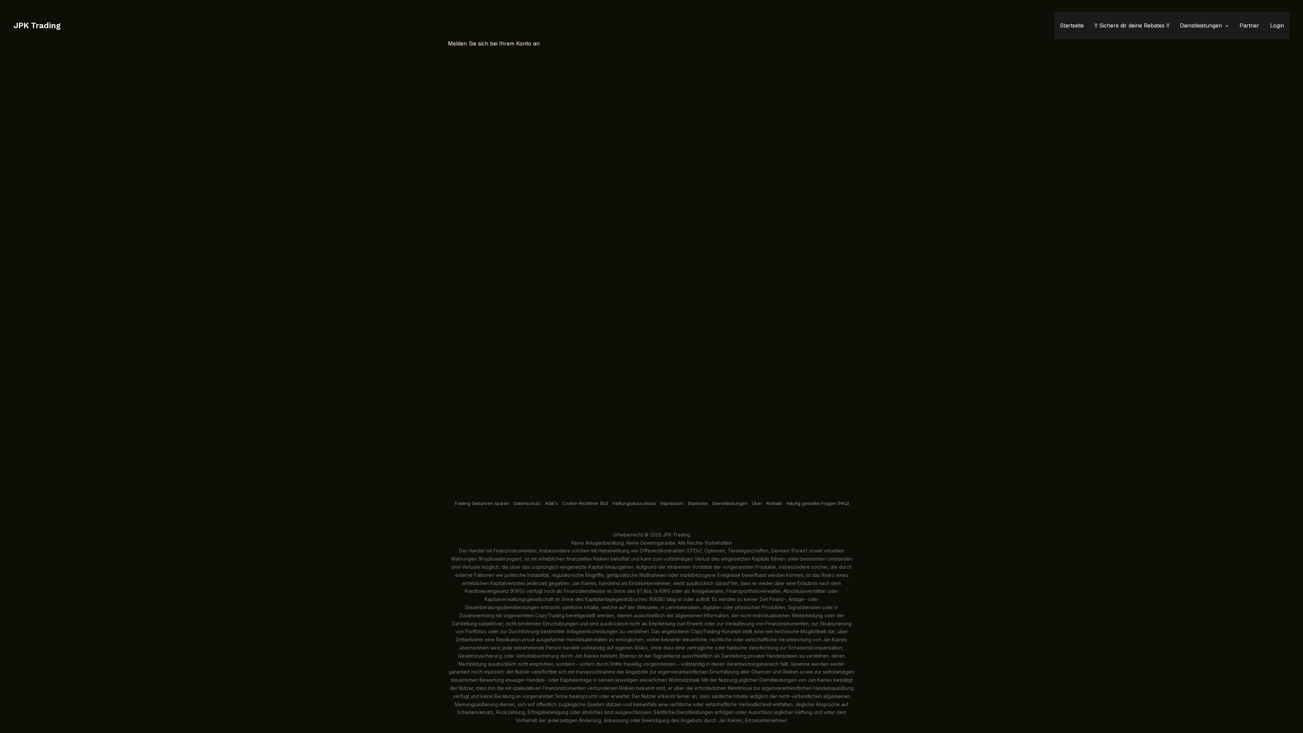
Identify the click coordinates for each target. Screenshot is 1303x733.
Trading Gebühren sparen (481, 503)
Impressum (671, 503)
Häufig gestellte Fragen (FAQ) (818, 503)
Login (1277, 25)
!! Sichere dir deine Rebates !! (1132, 25)
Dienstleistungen (1201, 25)
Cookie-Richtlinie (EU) (585, 503)
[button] (1225, 25)
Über (757, 503)
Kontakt (774, 503)
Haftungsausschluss (634, 503)
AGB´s (551, 503)
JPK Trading (37, 25)
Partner (1249, 25)
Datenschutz (527, 503)
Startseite (12, 4)
